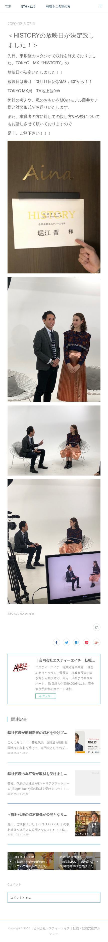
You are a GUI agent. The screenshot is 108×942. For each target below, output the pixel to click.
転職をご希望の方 (58, 6)
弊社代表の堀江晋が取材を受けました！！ (41, 773)
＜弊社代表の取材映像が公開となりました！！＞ (46, 814)
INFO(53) (13, 613)
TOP (8, 6)
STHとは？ (28, 6)
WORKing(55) (27, 613)
